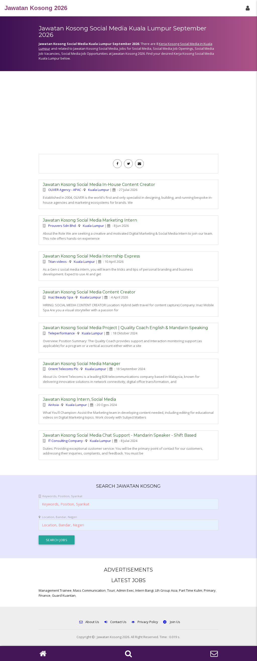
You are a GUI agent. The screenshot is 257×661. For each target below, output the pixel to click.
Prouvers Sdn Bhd (62, 225)
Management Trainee (55, 590)
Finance (44, 595)
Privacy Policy (148, 622)
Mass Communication (89, 590)
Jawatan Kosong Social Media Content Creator (89, 292)
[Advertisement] (129, 115)
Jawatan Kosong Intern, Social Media (79, 399)
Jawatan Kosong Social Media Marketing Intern (90, 220)
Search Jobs (57, 540)
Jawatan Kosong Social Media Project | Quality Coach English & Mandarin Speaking (125, 327)
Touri (111, 590)
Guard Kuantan (64, 595)
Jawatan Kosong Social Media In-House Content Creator (99, 184)
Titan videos (57, 261)
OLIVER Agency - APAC (64, 189)
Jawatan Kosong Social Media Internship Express (91, 256)
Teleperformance (61, 333)
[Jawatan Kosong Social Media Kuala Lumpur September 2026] (117, 163)
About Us (92, 622)
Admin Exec (125, 590)
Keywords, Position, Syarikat (62, 496)
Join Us (174, 622)
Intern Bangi (144, 590)
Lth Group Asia (166, 590)
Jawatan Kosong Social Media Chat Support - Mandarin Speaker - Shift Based (120, 435)
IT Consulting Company (65, 440)
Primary (210, 590)
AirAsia (53, 404)
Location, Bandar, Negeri (59, 517)
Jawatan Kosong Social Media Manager (81, 363)
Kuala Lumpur (98, 189)
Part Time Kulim (190, 590)
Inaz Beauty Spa (60, 297)
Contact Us (118, 622)
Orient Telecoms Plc (63, 369)
